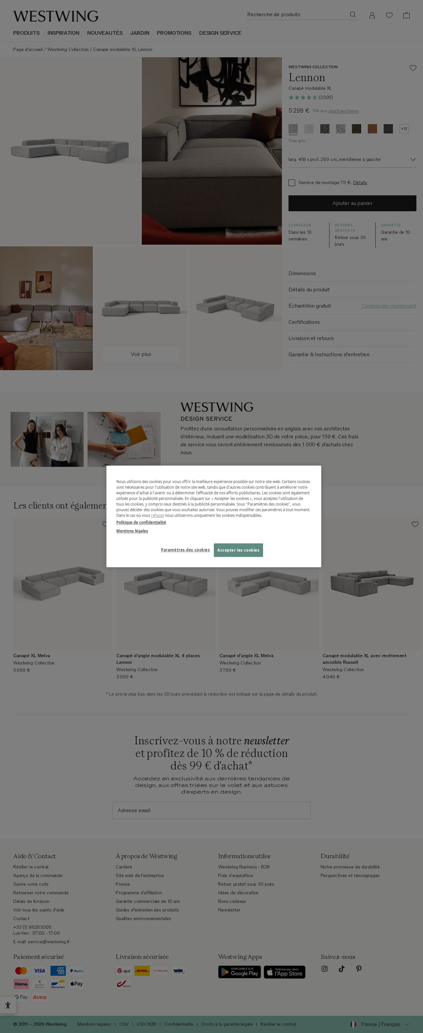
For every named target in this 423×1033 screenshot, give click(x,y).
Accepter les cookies (238, 550)
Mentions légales (132, 530)
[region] (213, 516)
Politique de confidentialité (141, 522)
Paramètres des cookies (185, 549)
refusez (157, 515)
